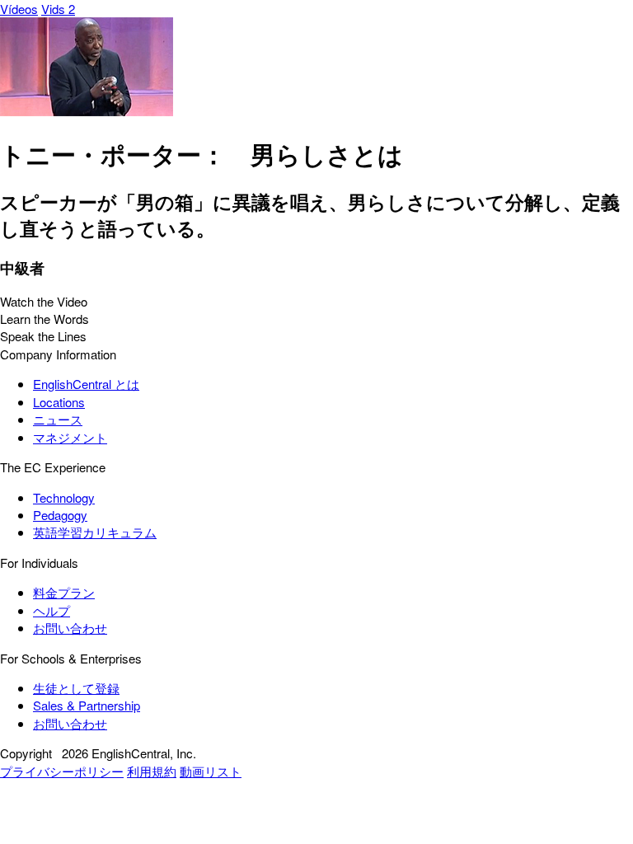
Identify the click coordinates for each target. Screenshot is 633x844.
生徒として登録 (76, 687)
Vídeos (19, 8)
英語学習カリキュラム (95, 532)
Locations (59, 401)
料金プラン (64, 592)
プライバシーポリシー (62, 771)
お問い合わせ (70, 627)
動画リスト (210, 771)
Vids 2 (58, 8)
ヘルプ (51, 610)
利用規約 (151, 771)
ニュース (57, 419)
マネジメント (70, 437)
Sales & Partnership (86, 705)
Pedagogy (60, 514)
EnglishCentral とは (86, 383)
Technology (64, 497)
